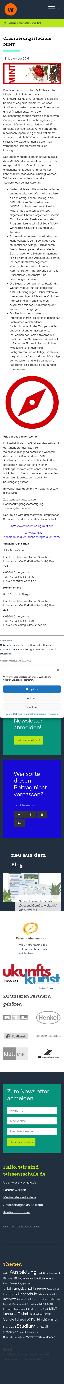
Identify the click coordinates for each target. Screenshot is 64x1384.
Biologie (19, 1278)
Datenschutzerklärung (35, 714)
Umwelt (42, 1326)
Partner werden (14, 1190)
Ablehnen (32, 698)
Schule (8, 1319)
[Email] (42, 814)
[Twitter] (19, 814)
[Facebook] (30, 814)
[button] (59, 670)
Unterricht (10, 1332)
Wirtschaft (49, 1337)
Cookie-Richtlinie (14, 714)
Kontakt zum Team (16, 1212)
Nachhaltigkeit (37, 1314)
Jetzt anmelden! (28, 740)
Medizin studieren (30, 1304)
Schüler (33, 1319)
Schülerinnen (49, 1319)
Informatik (43, 1294)
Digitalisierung (44, 1278)
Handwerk (10, 1294)
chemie (29, 1278)
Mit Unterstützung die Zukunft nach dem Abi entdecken (33, 949)
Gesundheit (53, 1289)
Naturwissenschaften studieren (18, 645)
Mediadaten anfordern (19, 1197)
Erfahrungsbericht (18, 1288)
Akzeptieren (32, 689)
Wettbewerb (34, 1337)
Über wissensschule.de (19, 1182)
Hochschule (27, 1294)
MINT (42, 1303)
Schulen (20, 1319)
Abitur (6, 1273)
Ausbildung (23, 1272)
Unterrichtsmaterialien (14, 1337)
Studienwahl (45, 645)
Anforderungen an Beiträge (23, 1205)
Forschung (40, 1289)
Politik (48, 1314)
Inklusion (53, 1294)
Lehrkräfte (55, 1299)
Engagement (24, 1283)
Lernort (7, 1304)
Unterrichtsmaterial (29, 1332)
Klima (26, 1299)
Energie (13, 1283)
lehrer (33, 1299)
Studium (41, 649)
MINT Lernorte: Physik (38, 1309)
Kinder (20, 1299)
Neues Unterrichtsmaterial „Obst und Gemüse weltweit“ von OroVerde (38, 905)
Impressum (53, 714)
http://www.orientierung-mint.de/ (32, 525)
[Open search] (58, 9)
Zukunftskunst (48, 988)
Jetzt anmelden (21, 1142)
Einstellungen (32, 707)
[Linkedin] (19, 823)
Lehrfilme (43, 1299)
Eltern (6, 1283)
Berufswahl (54, 1273)
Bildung (8, 1278)
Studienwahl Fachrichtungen (17, 649)
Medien (16, 1304)
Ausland (43, 1272)
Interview (9, 1299)
